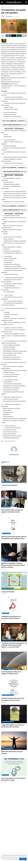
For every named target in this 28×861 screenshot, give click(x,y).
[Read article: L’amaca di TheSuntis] (14, 581)
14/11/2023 (4, 755)
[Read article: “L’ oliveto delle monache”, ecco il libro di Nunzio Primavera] (14, 794)
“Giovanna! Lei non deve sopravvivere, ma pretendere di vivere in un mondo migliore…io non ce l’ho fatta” (14, 645)
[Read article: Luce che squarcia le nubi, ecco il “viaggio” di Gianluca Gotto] (14, 661)
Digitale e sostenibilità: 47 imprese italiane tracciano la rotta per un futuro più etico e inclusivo (13, 565)
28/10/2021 (4, 839)
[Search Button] (26, 2)
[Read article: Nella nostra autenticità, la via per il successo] (14, 741)
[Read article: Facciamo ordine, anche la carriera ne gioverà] (14, 851)
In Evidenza (5, 774)
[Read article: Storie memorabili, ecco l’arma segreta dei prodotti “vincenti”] (14, 767)
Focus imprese (6, 533)
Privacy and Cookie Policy (12, 859)
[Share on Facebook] (8, 35)
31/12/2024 (4, 675)
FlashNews (5, 560)
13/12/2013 (17, 16)
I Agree (23, 859)
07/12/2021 (4, 808)
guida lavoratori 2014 (10, 441)
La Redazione (9, 16)
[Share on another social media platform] (24, 35)
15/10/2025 (4, 569)
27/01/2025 (4, 649)
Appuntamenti (6, 506)
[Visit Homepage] (14, 2)
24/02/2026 (4, 540)
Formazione (5, 613)
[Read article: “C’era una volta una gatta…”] (14, 474)
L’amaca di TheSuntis (8, 592)
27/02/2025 (4, 620)
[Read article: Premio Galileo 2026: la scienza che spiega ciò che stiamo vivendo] (14, 499)
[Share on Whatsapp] (19, 35)
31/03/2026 (4, 487)
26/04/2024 (4, 702)
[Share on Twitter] (13, 35)
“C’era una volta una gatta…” (9, 485)
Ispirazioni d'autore (9, 7)
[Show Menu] (2, 2)
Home (2, 7)
